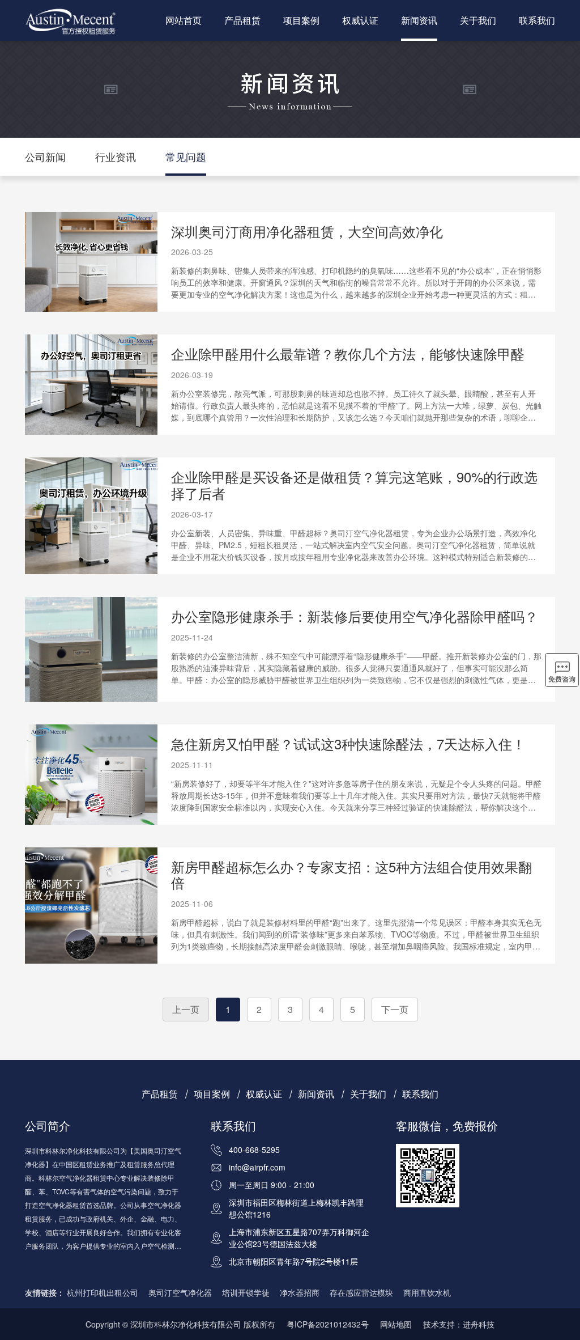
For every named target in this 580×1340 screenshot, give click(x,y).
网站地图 (396, 1324)
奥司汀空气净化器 (180, 1292)
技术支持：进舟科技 (458, 1324)
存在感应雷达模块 (361, 1292)
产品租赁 (242, 20)
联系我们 (537, 20)
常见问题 (185, 156)
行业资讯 (115, 156)
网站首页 (183, 20)
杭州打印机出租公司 (102, 1292)
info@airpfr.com (257, 1167)
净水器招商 (299, 1292)
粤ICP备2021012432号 (328, 1324)
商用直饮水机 (427, 1292)
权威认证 (360, 20)
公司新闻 (45, 156)
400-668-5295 (254, 1149)
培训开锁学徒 (246, 1292)
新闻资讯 (419, 20)
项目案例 (301, 20)
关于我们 (478, 20)
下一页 (394, 1009)
